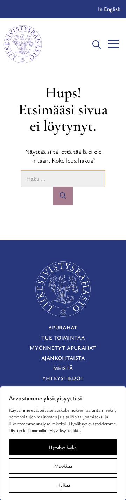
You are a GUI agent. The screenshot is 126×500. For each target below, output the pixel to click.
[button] (96, 44)
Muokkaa (63, 466)
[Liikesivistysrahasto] (23, 44)
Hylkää (63, 484)
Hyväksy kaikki (63, 447)
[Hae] (63, 196)
